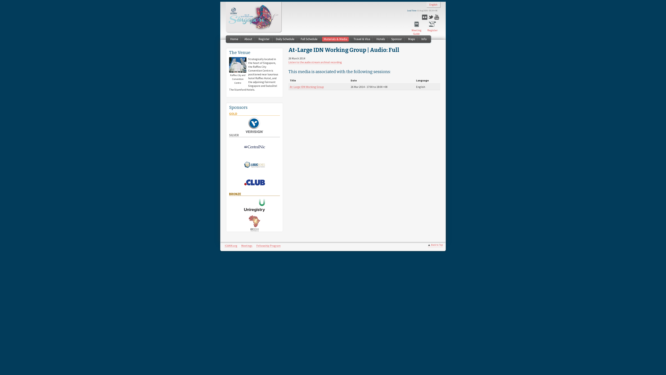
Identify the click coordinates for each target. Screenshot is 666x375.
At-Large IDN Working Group (307, 87)
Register (432, 30)
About (248, 39)
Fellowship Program (268, 245)
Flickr (424, 17)
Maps (411, 39)
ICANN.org (231, 245)
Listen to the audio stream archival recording (315, 62)
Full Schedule (309, 39)
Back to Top (437, 244)
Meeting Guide (416, 31)
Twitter (431, 17)
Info (424, 39)
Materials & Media (335, 39)
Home (234, 39)
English (433, 4)
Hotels (380, 39)
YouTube (437, 17)
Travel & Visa (361, 39)
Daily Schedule (285, 39)
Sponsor (396, 39)
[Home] (254, 16)
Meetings (246, 245)
